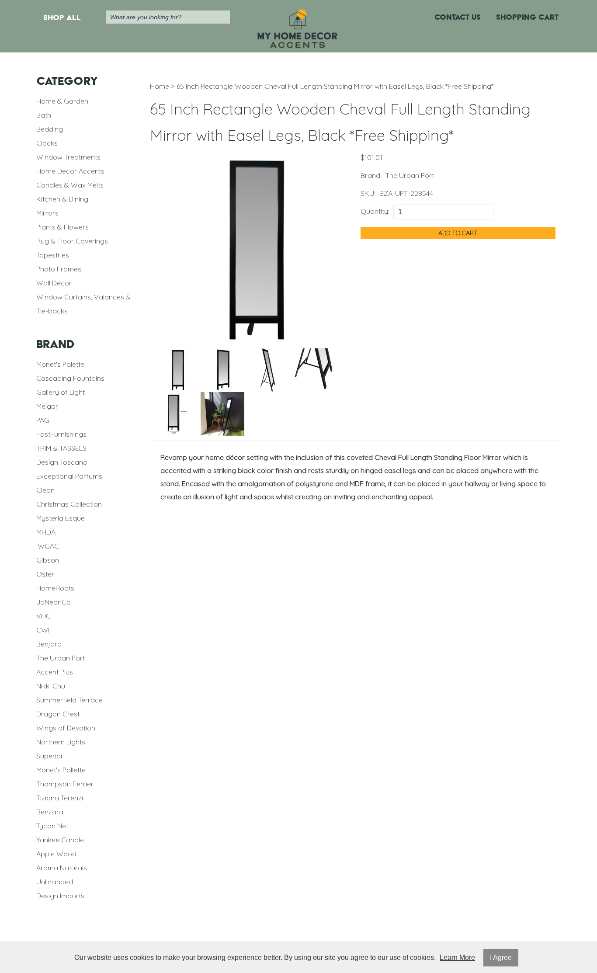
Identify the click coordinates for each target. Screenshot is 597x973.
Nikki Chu (50, 685)
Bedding (49, 129)
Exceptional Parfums (69, 476)
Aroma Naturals (61, 867)
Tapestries (52, 254)
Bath (43, 115)
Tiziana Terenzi (59, 797)
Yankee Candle (60, 839)
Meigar (47, 406)
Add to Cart (458, 233)
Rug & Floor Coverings (72, 240)
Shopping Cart (527, 16)
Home (159, 86)
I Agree (501, 957)
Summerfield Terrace (69, 699)
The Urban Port (60, 657)
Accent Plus (54, 671)
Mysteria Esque (60, 518)
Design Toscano (61, 462)
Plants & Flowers (62, 226)
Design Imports (60, 895)
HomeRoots (55, 588)
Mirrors (47, 212)
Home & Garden (62, 101)
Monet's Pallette (61, 769)
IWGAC (47, 546)
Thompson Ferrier (65, 783)
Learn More (457, 957)
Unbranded (54, 881)
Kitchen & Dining (62, 199)
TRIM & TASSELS (61, 448)
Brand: (371, 175)
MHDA (46, 532)
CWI (42, 630)
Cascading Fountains (70, 378)
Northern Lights (60, 741)
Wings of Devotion (65, 727)
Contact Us (457, 16)
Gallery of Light (60, 392)
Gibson (47, 560)
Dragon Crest (58, 713)
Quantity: (375, 211)
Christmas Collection (69, 504)
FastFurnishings (61, 434)
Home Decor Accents (70, 171)
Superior (49, 755)
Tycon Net (52, 825)
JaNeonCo (53, 602)
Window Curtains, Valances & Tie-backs (83, 303)
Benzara (49, 811)
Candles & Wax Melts (70, 185)
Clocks (47, 143)
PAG (42, 420)
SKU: (368, 193)
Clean (45, 490)
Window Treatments (68, 157)
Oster (45, 574)
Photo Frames (58, 268)
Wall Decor (54, 282)
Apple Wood (56, 853)
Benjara (49, 643)
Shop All (62, 17)
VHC (43, 616)
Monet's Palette (60, 364)
